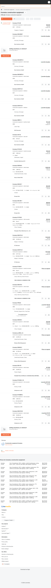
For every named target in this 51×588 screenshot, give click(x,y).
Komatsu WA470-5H (18, 411)
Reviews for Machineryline (7, 546)
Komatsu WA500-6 (17, 165)
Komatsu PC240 (3, 485)
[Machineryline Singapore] (9, 2)
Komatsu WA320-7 (17, 184)
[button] (49, 2)
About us (3, 512)
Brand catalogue (5, 548)
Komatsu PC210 (3, 476)
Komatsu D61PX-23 (17, 250)
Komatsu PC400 (3, 472)
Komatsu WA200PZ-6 (18, 60)
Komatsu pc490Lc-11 (18, 333)
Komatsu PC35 (3, 501)
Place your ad (6, 55)
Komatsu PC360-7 (17, 266)
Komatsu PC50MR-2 (18, 394)
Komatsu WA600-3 (17, 347)
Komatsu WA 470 (17, 365)
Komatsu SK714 (17, 134)
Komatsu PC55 (3, 493)
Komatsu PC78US (17, 217)
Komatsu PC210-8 (17, 149)
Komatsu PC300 (3, 497)
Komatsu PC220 (3, 468)
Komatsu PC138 (17, 23)
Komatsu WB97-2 (17, 120)
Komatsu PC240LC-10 (18, 380)
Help (3, 514)
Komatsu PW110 (17, 302)
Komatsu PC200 (3, 464)
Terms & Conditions (6, 539)
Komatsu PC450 (3, 480)
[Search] (49, 6)
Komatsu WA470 (3, 489)
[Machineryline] (1, 9)
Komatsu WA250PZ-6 (18, 74)
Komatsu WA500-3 (17, 319)
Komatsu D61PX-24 (17, 88)
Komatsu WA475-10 (18, 235)
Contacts (4, 517)
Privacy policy (5, 541)
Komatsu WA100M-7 (18, 34)
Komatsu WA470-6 (17, 284)
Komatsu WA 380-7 (17, 200)
